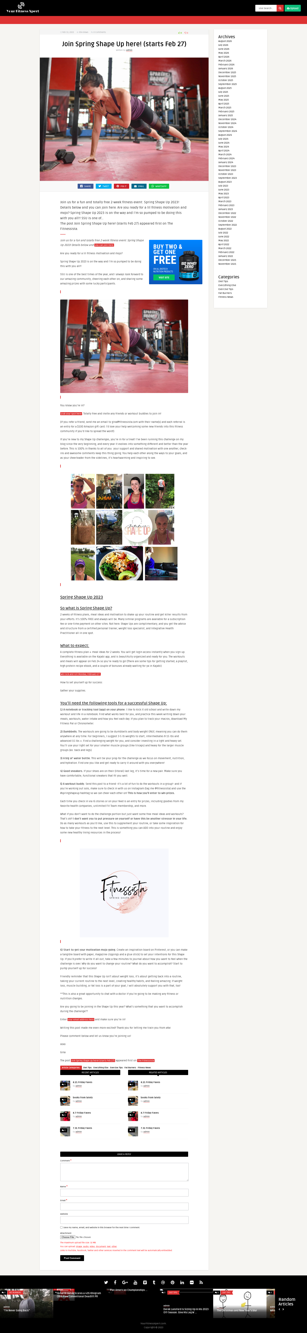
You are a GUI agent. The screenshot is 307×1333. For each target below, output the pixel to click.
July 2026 (223, 45)
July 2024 (223, 138)
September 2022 (227, 224)
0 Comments (99, 32)
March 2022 (224, 248)
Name (64, 1186)
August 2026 (225, 41)
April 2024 (223, 150)
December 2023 (227, 166)
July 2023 (223, 185)
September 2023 (227, 177)
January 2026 (225, 68)
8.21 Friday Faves (82, 1082)
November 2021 (227, 263)
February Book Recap (122, 1310)
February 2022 (226, 252)
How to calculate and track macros (77, 1310)
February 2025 (226, 111)
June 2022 (223, 236)
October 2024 (225, 127)
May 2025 (223, 99)
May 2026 (223, 52)
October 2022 (225, 220)
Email (63, 1200)
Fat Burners (130, 1067)
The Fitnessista (146, 1060)
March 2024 (224, 154)
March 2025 (224, 107)
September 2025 (227, 84)
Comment (65, 1160)
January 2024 (225, 162)
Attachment (65, 1233)
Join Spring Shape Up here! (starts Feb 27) (93, 1060)
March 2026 (224, 60)
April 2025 (223, 103)
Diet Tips (87, 1067)
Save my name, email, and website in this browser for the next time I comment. (101, 1227)
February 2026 (226, 64)
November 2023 (227, 170)
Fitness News (144, 1067)
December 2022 (227, 213)
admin (129, 50)
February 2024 (226, 158)
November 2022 (227, 217)
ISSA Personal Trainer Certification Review (183, 1312)
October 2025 (225, 80)
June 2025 (223, 95)
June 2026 (223, 48)
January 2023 (225, 209)
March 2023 (224, 201)
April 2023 (223, 197)
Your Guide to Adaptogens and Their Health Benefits (238, 1312)
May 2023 (223, 193)
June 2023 (223, 189)
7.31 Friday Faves (82, 1128)
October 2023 (225, 174)
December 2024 (227, 119)
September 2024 (227, 131)
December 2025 (227, 72)
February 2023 (226, 205)
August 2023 (225, 181)
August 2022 (225, 228)
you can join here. (104, 245)
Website (64, 1214)
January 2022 (225, 256)
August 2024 (225, 134)
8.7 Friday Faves (82, 1112)
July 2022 (223, 232)
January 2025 (225, 115)
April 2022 (223, 244)
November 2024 (227, 123)
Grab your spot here (71, 413)
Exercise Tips (116, 1067)
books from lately (83, 1097)
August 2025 (225, 88)
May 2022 (223, 240)
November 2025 (227, 76)
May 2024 (223, 146)
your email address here (81, 1019)
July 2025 (223, 91)
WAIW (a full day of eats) (18, 1310)
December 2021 (227, 260)
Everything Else (100, 1067)
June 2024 (223, 142)
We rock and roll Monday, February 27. (80, 674)
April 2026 (223, 56)
